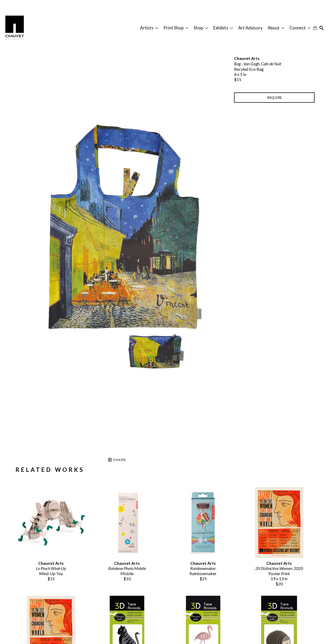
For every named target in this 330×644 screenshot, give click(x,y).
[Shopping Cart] (315, 28)
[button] (149, 27)
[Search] (321, 28)
